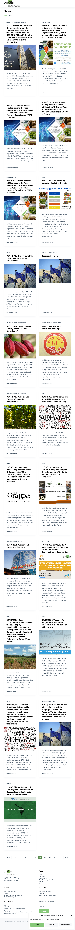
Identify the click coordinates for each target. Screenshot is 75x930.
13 (45, 857)
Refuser (51, 925)
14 (50, 857)
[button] (71, 916)
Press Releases (11, 102)
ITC (5, 910)
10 (30, 857)
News (24, 22)
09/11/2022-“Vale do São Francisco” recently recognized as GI (17, 399)
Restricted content (50, 256)
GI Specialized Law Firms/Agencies (14, 908)
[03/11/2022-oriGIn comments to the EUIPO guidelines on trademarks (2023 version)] (55, 417)
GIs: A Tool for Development (47, 895)
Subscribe (44, 911)
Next (66, 857)
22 (37, 862)
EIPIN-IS (6, 907)
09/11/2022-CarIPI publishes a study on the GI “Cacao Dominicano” (19, 328)
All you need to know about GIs (13, 895)
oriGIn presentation (44, 875)
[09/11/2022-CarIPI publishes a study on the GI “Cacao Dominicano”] (20, 346)
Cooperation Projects (10, 896)
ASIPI (5, 905)
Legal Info (42, 893)
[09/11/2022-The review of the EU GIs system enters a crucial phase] (20, 276)
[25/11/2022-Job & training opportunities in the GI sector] (55, 198)
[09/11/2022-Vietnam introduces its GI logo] (55, 344)
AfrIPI (40, 883)
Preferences (65, 925)
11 (35, 857)
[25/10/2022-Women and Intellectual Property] (20, 562)
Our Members (43, 878)
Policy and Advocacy (10, 891)
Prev (8, 857)
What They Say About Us (46, 880)
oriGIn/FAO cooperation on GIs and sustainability (18, 912)
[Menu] (70, 3)
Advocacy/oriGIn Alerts (14, 22)
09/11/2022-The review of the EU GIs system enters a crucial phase (19, 258)
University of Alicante (10, 913)
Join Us (41, 881)
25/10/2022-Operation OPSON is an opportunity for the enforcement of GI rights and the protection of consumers (54, 472)
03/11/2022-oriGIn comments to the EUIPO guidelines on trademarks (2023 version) (55, 399)
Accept (37, 925)
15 (55, 857)
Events (44, 22)
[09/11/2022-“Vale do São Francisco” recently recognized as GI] (20, 417)
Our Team (42, 876)
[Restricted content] (55, 271)
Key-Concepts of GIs (45, 891)
